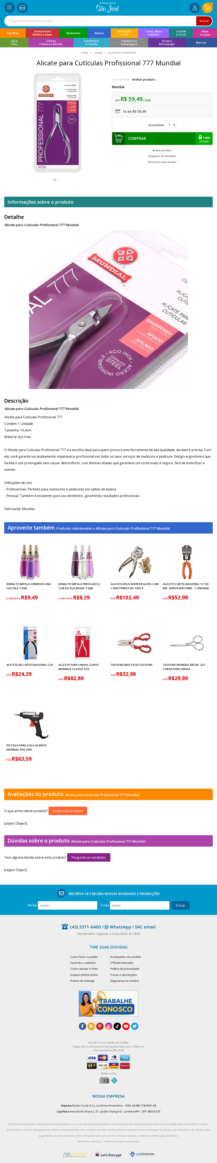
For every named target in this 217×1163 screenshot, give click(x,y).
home (85, 52)
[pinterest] (100, 1026)
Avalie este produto (68, 811)
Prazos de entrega (82, 981)
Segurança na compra (124, 981)
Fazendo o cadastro (83, 963)
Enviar (180, 905)
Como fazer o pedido (84, 957)
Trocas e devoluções (123, 975)
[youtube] (126, 1026)
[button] (55, 180)
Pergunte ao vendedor (88, 857)
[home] (107, 11)
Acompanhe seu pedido (125, 957)
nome (32, 905)
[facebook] (82, 1026)
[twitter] (134, 1026)
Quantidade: (156, 125)
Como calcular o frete (84, 969)
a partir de (13, 598)
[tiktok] (117, 1026)
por (113, 598)
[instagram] (108, 1026)
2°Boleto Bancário (122, 963)
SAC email (145, 927)
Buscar (204, 21)
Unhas (98, 52)
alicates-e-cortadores (122, 52)
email (105, 905)
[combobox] (108, 21)
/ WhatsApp (116, 927)
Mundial (118, 87)
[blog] (91, 1026)
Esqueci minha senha (84, 975)
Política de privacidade (124, 969)
